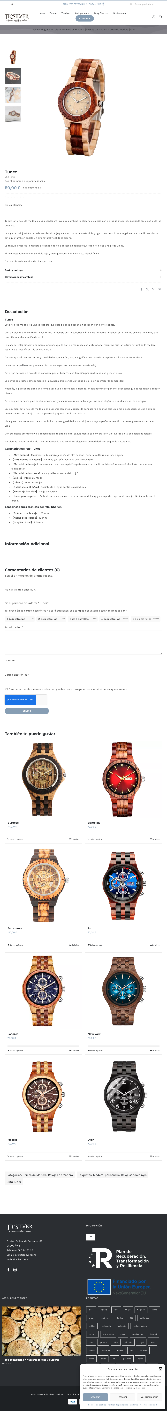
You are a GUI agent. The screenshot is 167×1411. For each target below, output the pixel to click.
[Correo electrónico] (159, 289)
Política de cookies (97, 1405)
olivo (91, 1342)
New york (94, 1034)
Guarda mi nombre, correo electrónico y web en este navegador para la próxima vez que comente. (68, 689)
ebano (154, 1310)
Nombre (10, 660)
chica (123, 1334)
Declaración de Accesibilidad (143, 1405)
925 (131, 1318)
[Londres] (43, 991)
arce (152, 1342)
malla (91, 1359)
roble (116, 1342)
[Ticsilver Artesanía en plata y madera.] (17, 14)
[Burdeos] (43, 779)
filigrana (141, 1310)
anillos (92, 1326)
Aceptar (95, 1397)
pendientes (105, 1318)
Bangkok (93, 822)
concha (143, 1350)
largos (120, 1318)
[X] (147, 289)
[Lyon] (123, 1096)
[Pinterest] (153, 289)
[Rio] (123, 885)
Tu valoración (14, 627)
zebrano (92, 1334)
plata (91, 1310)
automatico (108, 1334)
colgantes (144, 1318)
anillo (103, 1359)
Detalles (75, 839)
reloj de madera (140, 1326)
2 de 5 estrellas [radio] (47, 618)
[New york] (123, 991)
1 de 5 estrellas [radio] (16, 618)
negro (140, 1359)
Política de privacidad (118, 1405)
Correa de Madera (35, 1175)
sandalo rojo (138, 1175)
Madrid (12, 1139)
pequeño (127, 1359)
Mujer (127, 1310)
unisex (120, 1350)
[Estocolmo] (43, 885)
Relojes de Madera (60, 1175)
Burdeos (13, 822)
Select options (16, 839)
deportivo (106, 1350)
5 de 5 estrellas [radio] (142, 618)
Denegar (122, 1397)
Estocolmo (15, 928)
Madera (98, 1175)
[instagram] (12, 4)
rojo (132, 1350)
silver (91, 1318)
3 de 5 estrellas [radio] (79, 618)
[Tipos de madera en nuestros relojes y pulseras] (41, 1331)
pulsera (103, 1342)
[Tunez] (93, 106)
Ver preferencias (149, 1397)
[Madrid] (43, 1096)
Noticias (6, 1363)
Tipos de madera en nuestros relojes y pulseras (30, 1359)
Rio (90, 928)
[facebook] (6, 4)
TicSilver (59, 1394)
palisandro (25, 365)
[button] (160, 1369)
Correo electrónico (17, 674)
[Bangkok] (123, 779)
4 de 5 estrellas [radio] (110, 618)
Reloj (124, 1175)
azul (114, 1359)
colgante (122, 1326)
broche (92, 1350)
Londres (13, 1034)
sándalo (128, 1342)
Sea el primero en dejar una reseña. (25, 180)
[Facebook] (141, 289)
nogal (141, 1342)
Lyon (91, 1139)
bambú (153, 1334)
